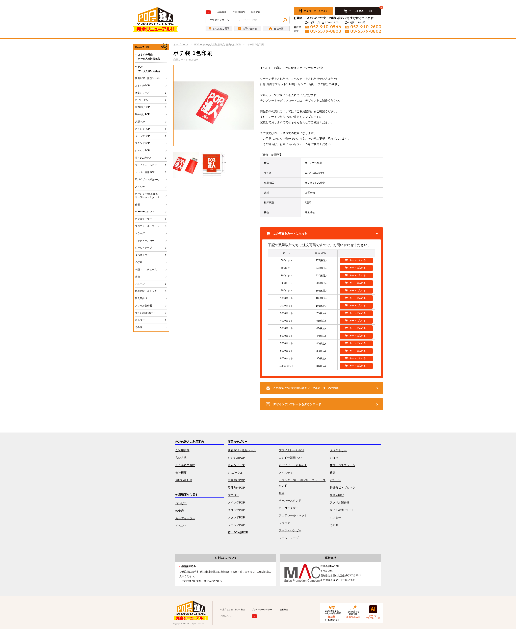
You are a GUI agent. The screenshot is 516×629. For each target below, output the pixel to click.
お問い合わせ (183, 480)
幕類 (137, 276)
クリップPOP (142, 136)
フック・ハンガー (144, 240)
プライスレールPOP (146, 165)
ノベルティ (141, 186)
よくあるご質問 (185, 465)
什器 (137, 204)
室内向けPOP (142, 107)
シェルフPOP (142, 150)
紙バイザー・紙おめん (147, 179)
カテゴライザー (143, 218)
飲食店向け (141, 298)
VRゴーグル (141, 100)
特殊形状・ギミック (146, 291)
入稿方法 (222, 12)
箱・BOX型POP (143, 157)
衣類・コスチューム (146, 269)
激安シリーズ (142, 92)
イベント (181, 525)
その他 (138, 327)
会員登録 (255, 12)
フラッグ (140, 233)
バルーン (140, 283)
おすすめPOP (142, 85)
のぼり (138, 262)
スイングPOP (142, 128)
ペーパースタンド (144, 211)
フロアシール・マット (147, 226)
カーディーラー (185, 518)
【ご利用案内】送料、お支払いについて (201, 581)
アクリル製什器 (143, 305)
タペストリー (142, 255)
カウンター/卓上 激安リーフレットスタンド (147, 195)
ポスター (140, 320)
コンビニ (181, 503)
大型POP (140, 121)
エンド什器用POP (145, 172)
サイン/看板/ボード (145, 312)
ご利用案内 (239, 12)
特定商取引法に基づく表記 (233, 609)
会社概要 (181, 472)
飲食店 (179, 510)
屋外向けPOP (142, 114)
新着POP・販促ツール (147, 78)
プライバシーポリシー (262, 609)
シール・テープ (143, 247)
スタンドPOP (142, 143)
